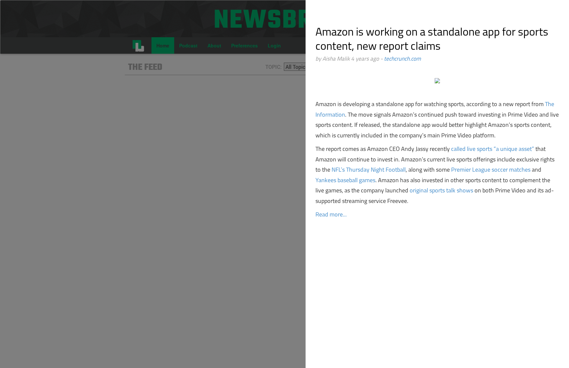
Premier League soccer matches (490, 170)
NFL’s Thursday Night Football (369, 170)
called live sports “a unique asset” (492, 150)
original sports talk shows (440, 191)
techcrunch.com (402, 59)
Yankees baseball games (345, 181)
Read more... (331, 215)
